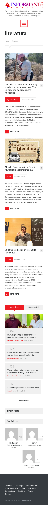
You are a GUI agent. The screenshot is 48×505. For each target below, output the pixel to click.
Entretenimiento (12, 488)
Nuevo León (19, 340)
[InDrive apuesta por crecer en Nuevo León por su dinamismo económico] (24, 321)
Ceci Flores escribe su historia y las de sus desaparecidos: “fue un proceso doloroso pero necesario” (21, 88)
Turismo (8, 494)
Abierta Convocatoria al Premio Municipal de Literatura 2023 (20, 168)
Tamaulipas (10, 491)
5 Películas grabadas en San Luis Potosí (23, 388)
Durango (19, 485)
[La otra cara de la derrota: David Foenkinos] (24, 232)
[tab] (14, 308)
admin (34, 443)
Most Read (14, 307)
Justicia (10, 358)
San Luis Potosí (29, 488)
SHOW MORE (24, 401)
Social (16, 100)
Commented (33, 307)
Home (7, 41)
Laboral (16, 358)
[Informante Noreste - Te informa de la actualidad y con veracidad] (24, 5)
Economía (10, 340)
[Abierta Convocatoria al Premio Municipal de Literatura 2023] (24, 151)
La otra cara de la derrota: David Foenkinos (20, 251)
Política (21, 491)
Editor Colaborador (31, 465)
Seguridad (10, 100)
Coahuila (8, 485)
